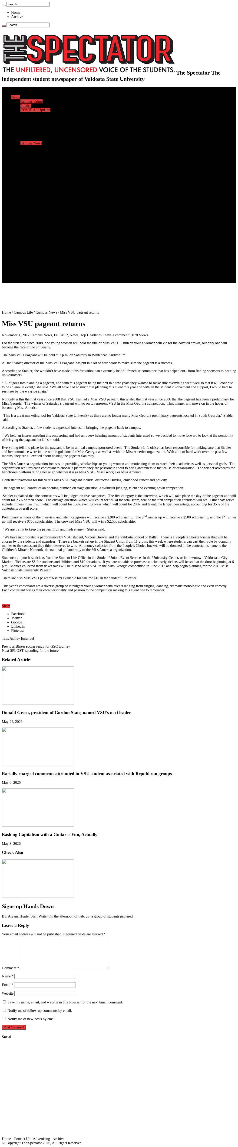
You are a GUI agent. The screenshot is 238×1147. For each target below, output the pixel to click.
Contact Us (28, 264)
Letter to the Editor (34, 131)
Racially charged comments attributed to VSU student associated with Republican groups (87, 773)
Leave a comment (115, 335)
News (15, 97)
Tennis (25, 206)
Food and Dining (33, 147)
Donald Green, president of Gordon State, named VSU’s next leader (66, 712)
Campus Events (31, 139)
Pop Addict (28, 223)
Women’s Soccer (32, 193)
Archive (17, 17)
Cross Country (31, 168)
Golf (23, 202)
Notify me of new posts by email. (31, 1019)
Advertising (41, 1139)
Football (26, 172)
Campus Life (20, 135)
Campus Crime (31, 101)
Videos (25, 231)
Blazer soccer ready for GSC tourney (36, 646)
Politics (25, 106)
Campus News (31, 143)
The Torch (18, 252)
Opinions (18, 114)
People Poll (28, 122)
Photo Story (29, 248)
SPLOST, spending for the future (30, 650)
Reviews (26, 218)
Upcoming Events (24, 256)
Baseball (26, 177)
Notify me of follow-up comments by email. (39, 1011)
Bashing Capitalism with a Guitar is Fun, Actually (49, 834)
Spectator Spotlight (34, 156)
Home (15, 12)
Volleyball (27, 198)
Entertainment (21, 210)
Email (7, 985)
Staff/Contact (20, 260)
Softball (26, 189)
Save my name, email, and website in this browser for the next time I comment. (65, 1002)
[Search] (4, 5)
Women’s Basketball (35, 185)
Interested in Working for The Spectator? (50, 277)
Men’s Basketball (33, 181)
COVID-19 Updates (35, 110)
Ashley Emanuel (22, 638)
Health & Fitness (32, 164)
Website (7, 993)
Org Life (26, 152)
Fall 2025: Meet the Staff (38, 269)
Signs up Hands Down (28, 906)
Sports (15, 160)
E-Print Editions (23, 93)
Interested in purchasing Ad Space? (46, 281)
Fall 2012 (61, 335)
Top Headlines (91, 335)
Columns (27, 126)
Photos (16, 239)
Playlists (26, 235)
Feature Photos (31, 244)
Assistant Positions (34, 273)
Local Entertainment (35, 227)
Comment (10, 968)
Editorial (26, 118)
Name (7, 976)
